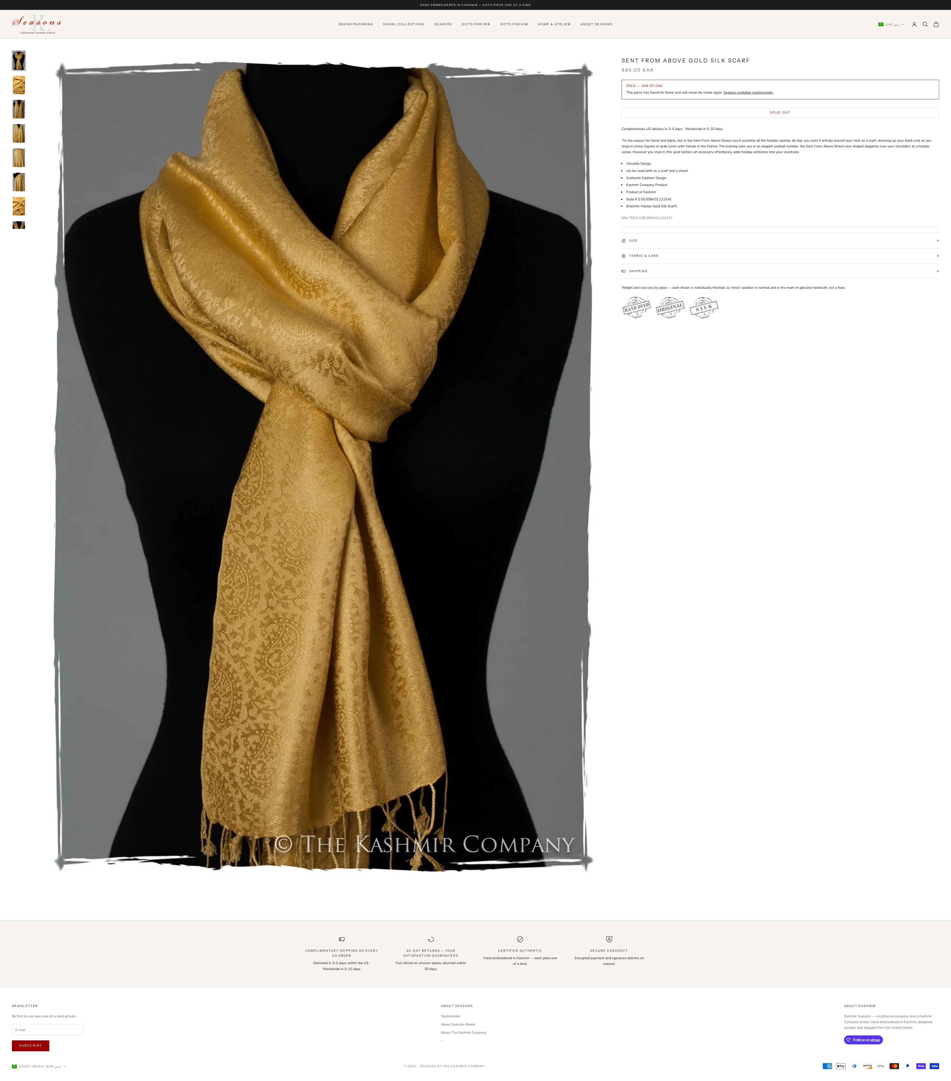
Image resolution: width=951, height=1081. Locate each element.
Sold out (780, 112)
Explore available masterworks (748, 92)
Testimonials (450, 1016)
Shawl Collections (403, 24)
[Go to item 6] (19, 182)
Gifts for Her (476, 24)
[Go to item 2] (19, 85)
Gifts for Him (514, 24)
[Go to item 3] (19, 109)
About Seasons (596, 24)
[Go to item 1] (19, 61)
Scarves (443, 24)
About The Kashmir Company (463, 1032)
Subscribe (30, 1045)
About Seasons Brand (458, 1024)
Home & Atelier (554, 24)
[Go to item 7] (19, 206)
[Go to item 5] (19, 158)
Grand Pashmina (356, 24)
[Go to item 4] (19, 133)
